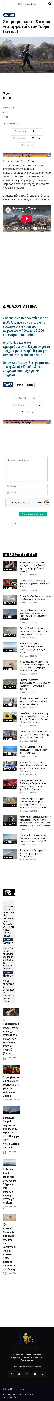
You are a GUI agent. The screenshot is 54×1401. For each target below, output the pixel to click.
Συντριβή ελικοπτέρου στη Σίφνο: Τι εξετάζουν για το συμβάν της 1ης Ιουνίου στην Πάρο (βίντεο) (35, 735)
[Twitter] (19, 1374)
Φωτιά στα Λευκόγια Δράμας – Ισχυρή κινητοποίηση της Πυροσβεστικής (33, 853)
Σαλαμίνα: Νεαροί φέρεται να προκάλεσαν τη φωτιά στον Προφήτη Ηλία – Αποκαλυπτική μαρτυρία (11, 1132)
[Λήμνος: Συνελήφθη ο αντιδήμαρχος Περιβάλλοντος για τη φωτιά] (10, 600)
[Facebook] (11, 1374)
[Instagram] (27, 1374)
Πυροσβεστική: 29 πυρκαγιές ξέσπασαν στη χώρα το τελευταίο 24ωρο (34, 583)
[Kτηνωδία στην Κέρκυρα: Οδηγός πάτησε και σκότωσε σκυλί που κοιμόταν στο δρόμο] (10, 702)
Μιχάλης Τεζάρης (7, 95)
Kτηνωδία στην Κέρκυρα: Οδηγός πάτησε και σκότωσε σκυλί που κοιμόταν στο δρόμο (34, 701)
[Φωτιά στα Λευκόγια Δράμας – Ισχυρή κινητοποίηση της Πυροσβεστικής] (10, 854)
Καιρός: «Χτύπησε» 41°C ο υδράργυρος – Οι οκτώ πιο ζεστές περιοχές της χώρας (35, 750)
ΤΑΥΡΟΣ (19, 385)
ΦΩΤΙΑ (30, 385)
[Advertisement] (27, 268)
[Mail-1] (43, 1374)
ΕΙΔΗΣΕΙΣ (9, 14)
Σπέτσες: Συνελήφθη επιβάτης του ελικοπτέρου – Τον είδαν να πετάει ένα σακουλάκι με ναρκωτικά (35, 631)
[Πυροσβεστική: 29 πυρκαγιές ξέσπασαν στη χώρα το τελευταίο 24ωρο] (10, 584)
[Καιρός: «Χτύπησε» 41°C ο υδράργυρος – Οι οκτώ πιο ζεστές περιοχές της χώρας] (10, 751)
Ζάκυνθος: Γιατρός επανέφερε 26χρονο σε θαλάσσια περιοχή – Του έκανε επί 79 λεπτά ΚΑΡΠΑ (34, 838)
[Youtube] (35, 1374)
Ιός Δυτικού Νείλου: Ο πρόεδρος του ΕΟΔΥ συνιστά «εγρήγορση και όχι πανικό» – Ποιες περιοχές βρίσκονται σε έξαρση (9, 1247)
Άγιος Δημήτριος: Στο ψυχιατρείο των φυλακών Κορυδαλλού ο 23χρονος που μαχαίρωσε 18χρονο (27, 369)
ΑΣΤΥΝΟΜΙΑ (9, 603)
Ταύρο (24, 184)
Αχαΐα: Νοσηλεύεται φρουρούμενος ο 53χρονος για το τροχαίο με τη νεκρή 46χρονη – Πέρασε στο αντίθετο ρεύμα (26, 348)
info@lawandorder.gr (32, 1366)
